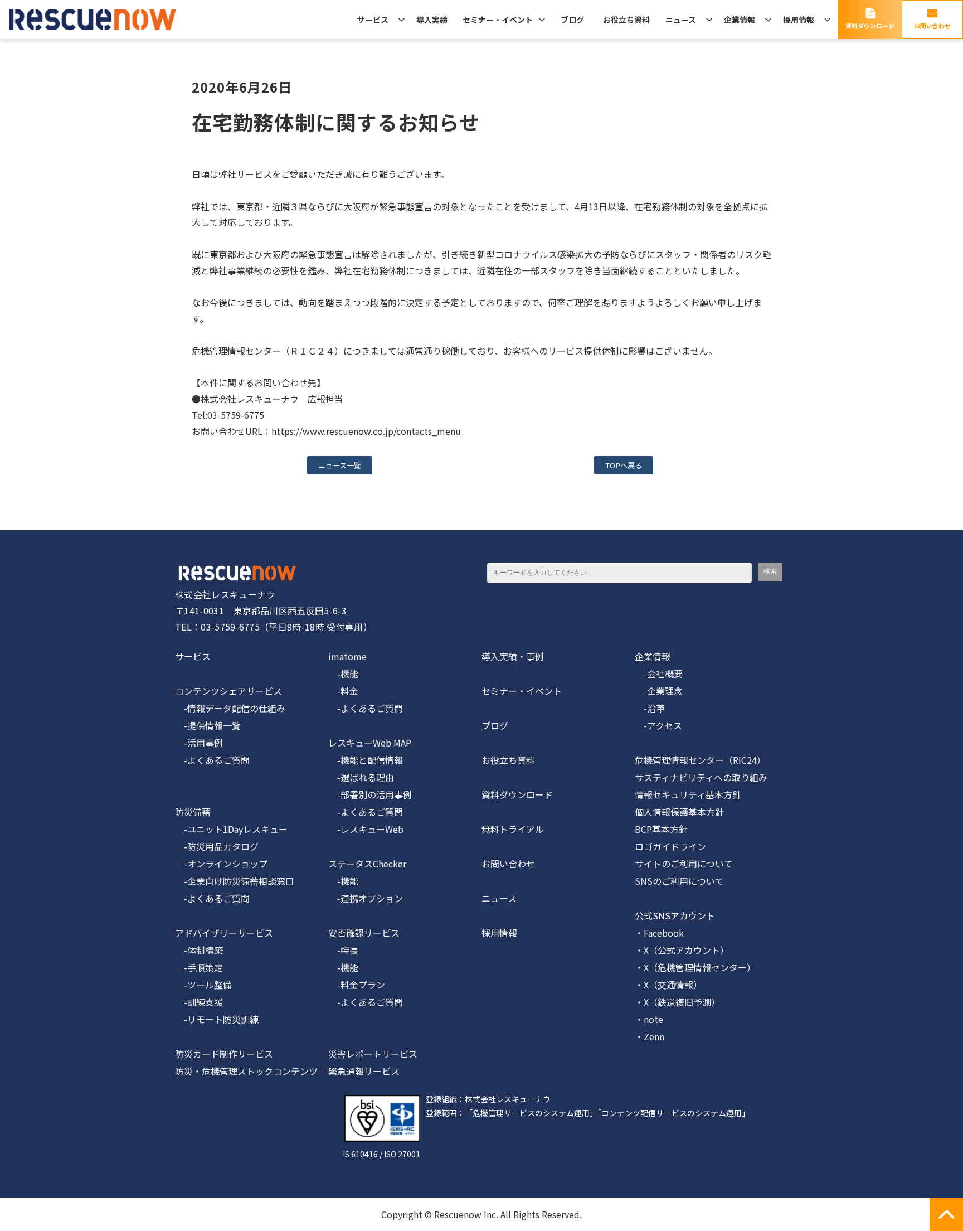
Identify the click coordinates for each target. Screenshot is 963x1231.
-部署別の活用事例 (370, 794)
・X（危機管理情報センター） (695, 967)
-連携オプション (365, 898)
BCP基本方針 (661, 829)
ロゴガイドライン (670, 846)
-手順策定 (199, 967)
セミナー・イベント (498, 19)
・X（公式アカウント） (682, 950)
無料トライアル (512, 829)
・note (649, 1019)
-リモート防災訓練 (217, 1019)
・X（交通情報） (668, 984)
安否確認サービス (364, 932)
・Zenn (649, 1036)
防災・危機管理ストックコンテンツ (246, 1071)
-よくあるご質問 (212, 759)
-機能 (343, 673)
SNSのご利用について (679, 880)
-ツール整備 (203, 984)
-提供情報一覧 (208, 725)
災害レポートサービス (372, 1053)
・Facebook (659, 932)
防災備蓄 (193, 811)
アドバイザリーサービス (224, 932)
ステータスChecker (367, 863)
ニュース (680, 19)
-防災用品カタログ (217, 846)
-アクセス (658, 725)
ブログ (572, 19)
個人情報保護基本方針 (679, 811)
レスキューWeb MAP (369, 742)
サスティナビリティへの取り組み (701, 777)
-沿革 (650, 708)
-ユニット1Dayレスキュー (231, 829)
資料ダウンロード (869, 25)
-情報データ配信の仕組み (230, 708)
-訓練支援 (199, 1001)
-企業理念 (659, 690)
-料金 (343, 690)
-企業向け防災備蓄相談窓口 (234, 880)
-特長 (343, 950)
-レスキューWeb (365, 829)
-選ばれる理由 (361, 777)
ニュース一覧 (339, 465)
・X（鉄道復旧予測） (677, 1001)
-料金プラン (356, 984)
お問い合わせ (932, 25)
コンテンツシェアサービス (228, 690)
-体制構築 (199, 950)
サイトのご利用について (684, 863)
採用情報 (798, 19)
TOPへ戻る (623, 465)
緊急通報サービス (364, 1071)
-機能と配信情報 (365, 759)
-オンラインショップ (221, 863)
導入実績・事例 (512, 656)
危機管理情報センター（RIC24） (700, 759)
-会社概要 (659, 673)
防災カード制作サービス (224, 1053)
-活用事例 (199, 742)
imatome (347, 656)
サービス (372, 19)
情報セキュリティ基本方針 (688, 794)
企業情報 (739, 19)
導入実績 (432, 19)
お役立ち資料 (626, 19)
